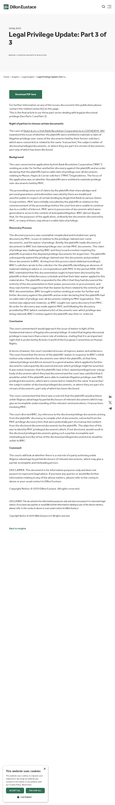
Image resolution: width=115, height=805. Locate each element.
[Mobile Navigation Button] (109, 6)
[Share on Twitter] (110, 402)
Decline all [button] (35, 790)
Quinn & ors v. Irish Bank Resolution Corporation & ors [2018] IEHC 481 (64, 131)
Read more (27, 784)
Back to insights (17, 528)
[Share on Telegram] (110, 408)
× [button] (44, 769)
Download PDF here (25, 94)
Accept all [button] (15, 790)
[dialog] (25, 784)
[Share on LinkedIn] (110, 396)
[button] (25, 797)
